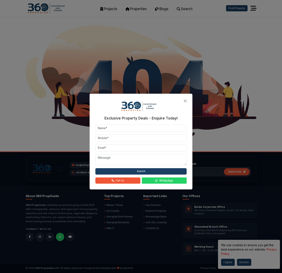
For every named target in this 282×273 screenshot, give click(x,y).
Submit (141, 171)
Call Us (120, 180)
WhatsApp (166, 180)
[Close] (185, 101)
